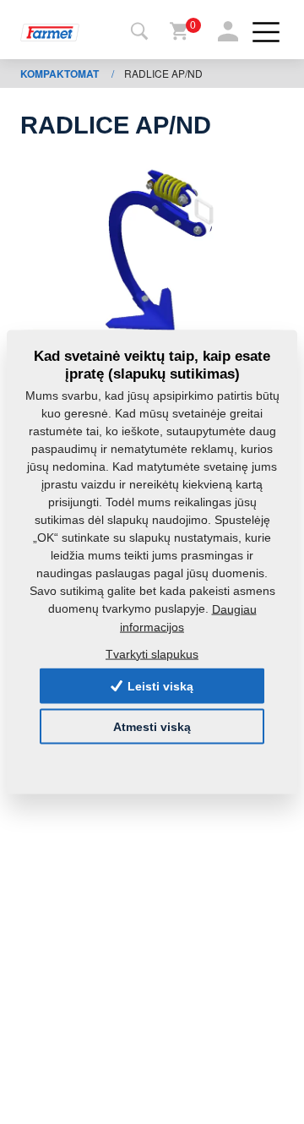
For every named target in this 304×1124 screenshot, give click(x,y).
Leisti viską (158, 686)
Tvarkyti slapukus (152, 653)
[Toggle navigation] (139, 32)
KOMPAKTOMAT (60, 73)
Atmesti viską (152, 727)
